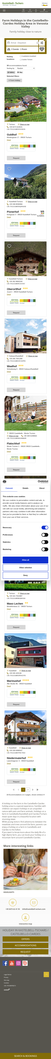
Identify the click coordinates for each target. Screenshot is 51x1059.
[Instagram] (18, 963)
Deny (25, 575)
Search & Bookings (25, 1055)
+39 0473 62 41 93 (13, 909)
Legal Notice (7, 974)
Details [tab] (25, 488)
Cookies (6, 983)
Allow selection (25, 568)
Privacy (6, 977)
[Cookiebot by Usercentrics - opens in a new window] (38, 481)
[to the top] (46, 974)
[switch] (45, 535)
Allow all (25, 560)
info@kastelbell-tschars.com (33, 909)
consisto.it (7, 989)
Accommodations (25, 945)
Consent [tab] (9, 488)
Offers (25, 939)
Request (25, 951)
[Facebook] (5, 963)
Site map (6, 980)
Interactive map (25, 924)
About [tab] (41, 488)
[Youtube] (11, 963)
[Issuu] (25, 963)
